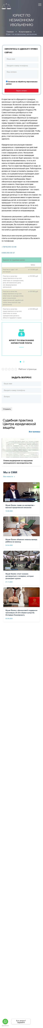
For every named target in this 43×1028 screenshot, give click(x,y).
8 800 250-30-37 (8, 253)
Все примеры (34, 432)
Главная (10, 32)
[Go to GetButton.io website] (5, 1025)
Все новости (8, 477)
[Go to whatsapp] (5, 1021)
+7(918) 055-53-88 (9, 247)
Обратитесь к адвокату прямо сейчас (21, 51)
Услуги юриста (25, 32)
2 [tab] (23, 361)
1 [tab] (20, 361)
